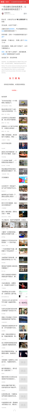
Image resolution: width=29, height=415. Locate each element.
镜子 (5, 54)
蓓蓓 (3, 52)
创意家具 (11, 29)
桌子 (3, 37)
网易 (2, 2)
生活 (3, 31)
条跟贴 (14, 90)
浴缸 (25, 40)
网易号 (7, 2)
